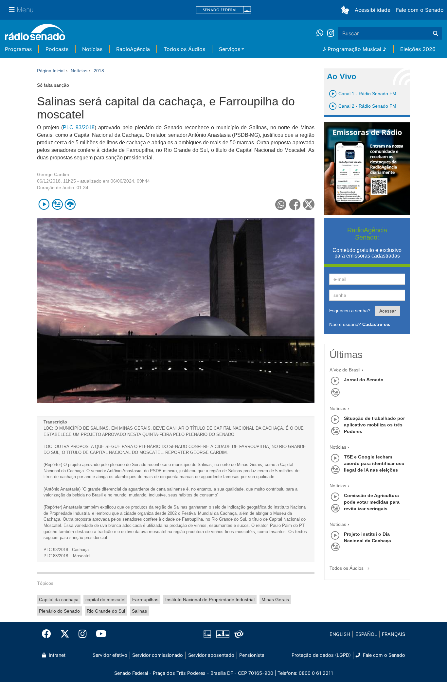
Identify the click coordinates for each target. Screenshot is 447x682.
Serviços (229, 49)
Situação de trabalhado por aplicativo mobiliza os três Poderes (374, 425)
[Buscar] (435, 33)
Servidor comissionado (157, 655)
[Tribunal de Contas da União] (237, 634)
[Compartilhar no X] (308, 204)
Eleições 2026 (418, 49)
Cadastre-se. (376, 324)
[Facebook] (49, 634)
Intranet (56, 655)
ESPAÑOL (366, 634)
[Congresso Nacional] (222, 634)
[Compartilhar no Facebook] (295, 204)
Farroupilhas (145, 599)
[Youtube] (98, 634)
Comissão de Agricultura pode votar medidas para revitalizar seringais (372, 502)
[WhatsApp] (321, 33)
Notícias (92, 49)
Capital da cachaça (59, 599)
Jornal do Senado (364, 379)
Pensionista (251, 655)
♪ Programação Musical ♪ (354, 49)
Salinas (139, 611)
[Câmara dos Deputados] (208, 634)
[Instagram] (330, 33)
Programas (18, 49)
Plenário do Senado (59, 611)
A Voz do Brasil (345, 369)
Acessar (387, 311)
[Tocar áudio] (44, 204)
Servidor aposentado (211, 655)
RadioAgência (133, 49)
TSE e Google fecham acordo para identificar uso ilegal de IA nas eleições (374, 463)
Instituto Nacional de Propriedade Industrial (210, 599)
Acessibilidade (372, 10)
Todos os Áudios (184, 49)
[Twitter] (65, 634)
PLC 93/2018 (79, 127)
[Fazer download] (70, 204)
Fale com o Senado (420, 10)
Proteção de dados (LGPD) (321, 655)
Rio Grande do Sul (106, 611)
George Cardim (53, 174)
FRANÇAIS (393, 634)
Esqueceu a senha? (349, 310)
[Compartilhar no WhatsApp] (281, 204)
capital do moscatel (105, 599)
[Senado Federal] (223, 10)
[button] (346, 9)
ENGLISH (340, 634)
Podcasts (56, 49)
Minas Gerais (275, 599)
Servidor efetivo (110, 655)
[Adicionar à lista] (57, 204)
